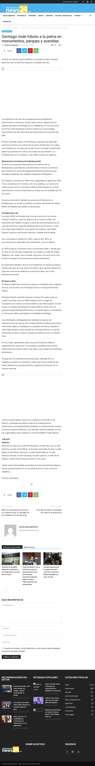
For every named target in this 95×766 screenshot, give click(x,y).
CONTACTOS (7, 21)
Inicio (3, 28)
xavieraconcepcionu (11, 45)
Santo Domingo (13, 28)
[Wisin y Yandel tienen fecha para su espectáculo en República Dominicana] (38, 686)
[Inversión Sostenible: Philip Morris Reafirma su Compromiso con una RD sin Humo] (11, 558)
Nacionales (47, 564)
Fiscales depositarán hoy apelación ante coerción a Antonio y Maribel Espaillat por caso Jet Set (51, 572)
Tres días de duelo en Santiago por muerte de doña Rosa (49, 511)
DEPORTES (49, 16)
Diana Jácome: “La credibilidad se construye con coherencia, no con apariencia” (20, 721)
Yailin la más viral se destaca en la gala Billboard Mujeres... (52, 700)
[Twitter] (91, 1)
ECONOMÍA (32, 16)
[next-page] (7, 589)
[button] (90, 16)
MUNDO (41, 16)
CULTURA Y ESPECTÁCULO (63, 16)
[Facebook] (83, 1)
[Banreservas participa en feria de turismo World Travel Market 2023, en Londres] (38, 712)
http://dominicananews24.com (29, 530)
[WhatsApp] (36, 50)
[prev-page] (3, 589)
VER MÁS (77, 16)
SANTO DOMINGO (9, 16)
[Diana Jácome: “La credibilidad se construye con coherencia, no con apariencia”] (7, 718)
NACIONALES (21, 16)
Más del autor (29, 547)
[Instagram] (87, 1)
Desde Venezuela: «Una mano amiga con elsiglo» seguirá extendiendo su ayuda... (21, 690)
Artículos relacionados (12, 547)
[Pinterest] (30, 50)
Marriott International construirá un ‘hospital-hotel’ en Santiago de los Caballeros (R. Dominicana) (15, 512)
